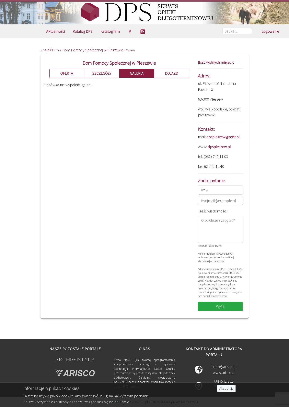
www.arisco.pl (224, 372)
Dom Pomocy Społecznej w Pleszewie (93, 49)
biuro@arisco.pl (224, 366)
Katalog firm (110, 31)
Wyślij (220, 306)
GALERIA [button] (137, 73)
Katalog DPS (83, 31)
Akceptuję (226, 388)
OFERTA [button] (66, 73)
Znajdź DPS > (51, 49)
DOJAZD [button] (171, 73)
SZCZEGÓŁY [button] (101, 73)
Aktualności (55, 31)
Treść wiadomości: (212, 211)
